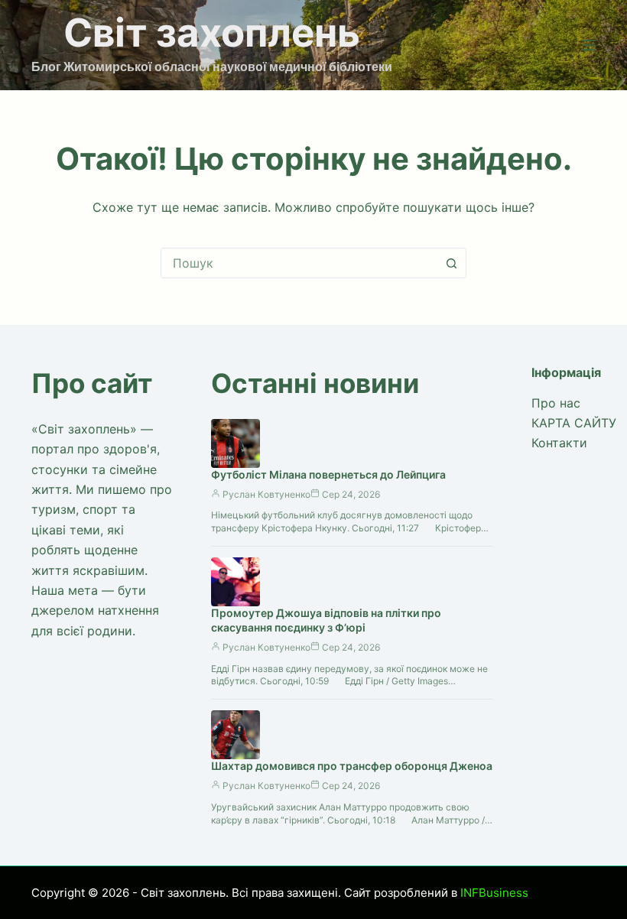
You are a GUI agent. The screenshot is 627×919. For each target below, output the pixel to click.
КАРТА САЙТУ (573, 422)
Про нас (555, 403)
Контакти (559, 442)
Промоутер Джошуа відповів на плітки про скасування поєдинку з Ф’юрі (326, 620)
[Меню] (589, 45)
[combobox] (299, 263)
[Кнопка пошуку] (451, 263)
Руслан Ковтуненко (266, 494)
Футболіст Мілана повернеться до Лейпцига (328, 474)
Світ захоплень (211, 32)
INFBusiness (494, 892)
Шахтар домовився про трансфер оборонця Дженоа (351, 765)
